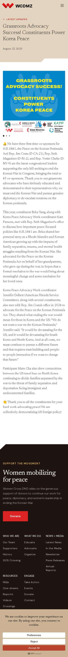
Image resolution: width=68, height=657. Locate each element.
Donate (15, 516)
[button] (3, 136)
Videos (7, 600)
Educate (29, 542)
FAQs (6, 582)
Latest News (54, 542)
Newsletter (53, 554)
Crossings (9, 606)
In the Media (54, 548)
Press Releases (55, 560)
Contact (29, 600)
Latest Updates (17, 19)
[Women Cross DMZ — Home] (17, 5)
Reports (8, 594)
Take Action (31, 582)
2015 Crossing (11, 560)
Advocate (30, 548)
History (7, 554)
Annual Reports (51, 568)
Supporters (10, 548)
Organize (30, 554)
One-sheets (10, 588)
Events (28, 588)
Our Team (9, 542)
